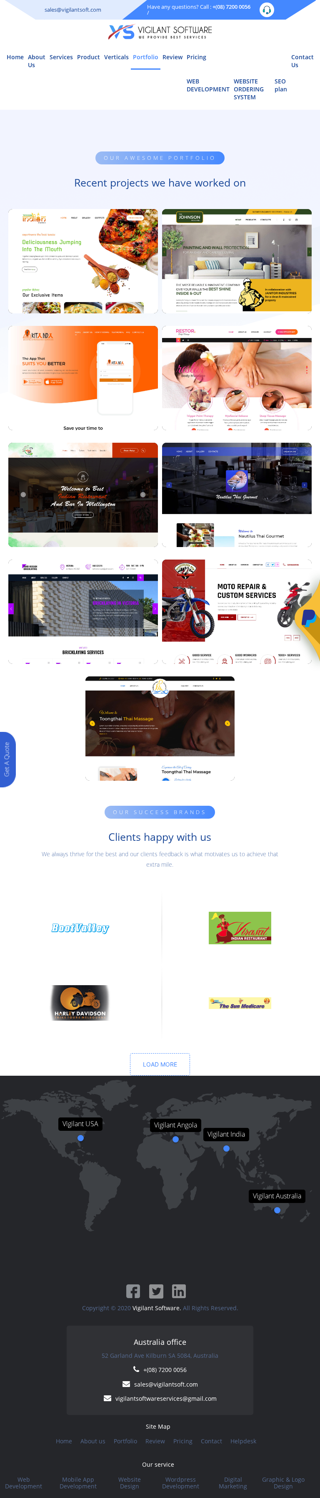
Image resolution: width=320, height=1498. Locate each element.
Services (61, 57)
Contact (211, 1474)
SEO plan (281, 85)
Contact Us (302, 61)
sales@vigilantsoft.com (73, 9)
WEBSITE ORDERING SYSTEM (249, 89)
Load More (160, 1097)
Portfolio (145, 57)
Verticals (116, 57)
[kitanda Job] (83, 378)
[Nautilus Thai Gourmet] (237, 495)
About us (92, 1474)
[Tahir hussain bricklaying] (83, 612)
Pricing (196, 57)
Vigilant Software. (156, 1341)
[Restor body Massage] (237, 378)
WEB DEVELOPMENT (208, 85)
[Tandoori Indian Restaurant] (83, 261)
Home (15, 57)
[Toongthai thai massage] (160, 728)
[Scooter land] (237, 612)
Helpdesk (243, 1474)
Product (88, 57)
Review (172, 57)
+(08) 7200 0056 (231, 6)
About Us (36, 61)
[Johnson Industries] (237, 261)
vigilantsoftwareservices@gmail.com (166, 1432)
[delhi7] (83, 495)
